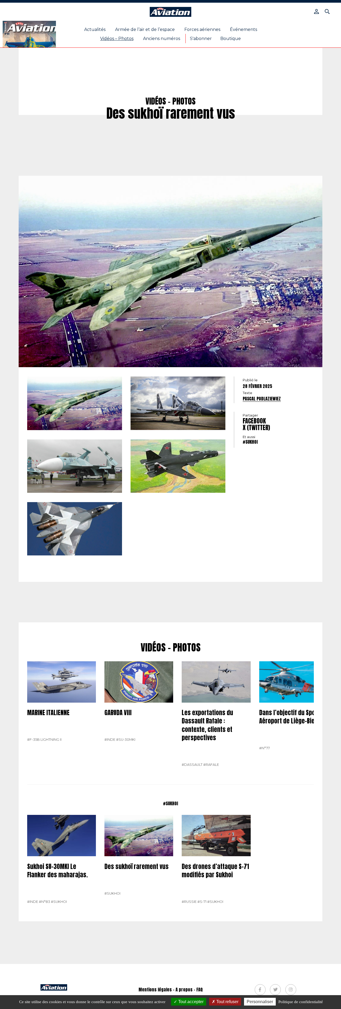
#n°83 (44, 902)
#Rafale (211, 765)
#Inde (109, 740)
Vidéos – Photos (116, 38)
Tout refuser (226, 1001)
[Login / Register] (316, 11)
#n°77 (264, 748)
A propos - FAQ (189, 989)
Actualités (94, 29)
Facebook (254, 421)
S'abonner (201, 38)
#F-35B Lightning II (44, 740)
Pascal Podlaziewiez (262, 398)
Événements (243, 29)
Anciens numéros (161, 38)
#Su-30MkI (125, 740)
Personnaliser (260, 1001)
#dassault (192, 765)
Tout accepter (190, 1001)
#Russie (189, 902)
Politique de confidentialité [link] (300, 1002)
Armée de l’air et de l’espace (145, 29)
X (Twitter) (256, 427)
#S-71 (201, 902)
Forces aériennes (202, 29)
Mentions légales (155, 989)
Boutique (230, 38)
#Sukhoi (250, 442)
